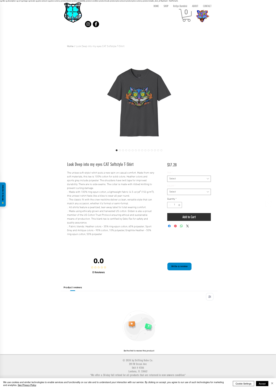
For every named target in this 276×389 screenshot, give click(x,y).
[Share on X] (187, 226)
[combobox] (189, 179)
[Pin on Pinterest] (175, 226)
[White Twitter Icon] (268, 194)
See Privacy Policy (27, 385)
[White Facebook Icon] (268, 185)
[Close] (272, 383)
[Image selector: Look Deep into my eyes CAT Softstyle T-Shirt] (116, 150)
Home (70, 46)
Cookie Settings (243, 383)
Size (170, 172)
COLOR (171, 186)
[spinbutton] (174, 205)
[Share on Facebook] (169, 226)
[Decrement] (170, 205)
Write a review (179, 266)
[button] (186, 15)
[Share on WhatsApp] (181, 226)
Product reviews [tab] (73, 287)
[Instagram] (88, 24)
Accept (262, 383)
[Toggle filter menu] (209, 296)
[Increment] (179, 205)
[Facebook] (96, 24)
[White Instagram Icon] (268, 204)
